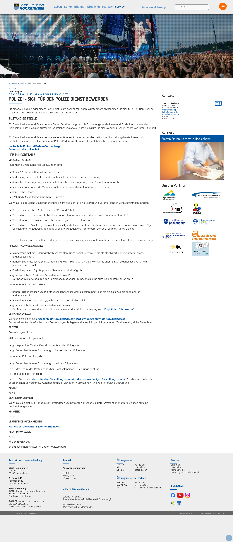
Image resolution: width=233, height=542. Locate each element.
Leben (58, 6)
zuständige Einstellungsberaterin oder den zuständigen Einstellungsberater (80, 318)
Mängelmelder (178, 470)
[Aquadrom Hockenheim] (204, 235)
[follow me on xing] (172, 504)
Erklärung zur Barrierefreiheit (185, 472)
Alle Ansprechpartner (74, 468)
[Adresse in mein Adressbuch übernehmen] (218, 106)
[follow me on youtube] (180, 497)
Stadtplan (175, 464)
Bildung (79, 6)
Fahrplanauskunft (170, 112)
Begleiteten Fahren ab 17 (118, 309)
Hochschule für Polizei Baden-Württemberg (34, 146)
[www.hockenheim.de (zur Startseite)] (22, 5)
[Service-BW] (176, 249)
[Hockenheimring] (207, 195)
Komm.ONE (219, 513)
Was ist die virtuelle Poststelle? (78, 507)
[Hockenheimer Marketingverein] (204, 222)
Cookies (201, 513)
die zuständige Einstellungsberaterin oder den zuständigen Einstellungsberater (78, 379)
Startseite (13, 83)
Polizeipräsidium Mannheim (25, 149)
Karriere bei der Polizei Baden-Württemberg (34, 426)
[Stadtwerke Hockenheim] (174, 235)
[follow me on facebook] (172, 497)
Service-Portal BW (72, 496)
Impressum (180, 513)
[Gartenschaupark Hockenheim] (197, 208)
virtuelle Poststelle (72, 504)
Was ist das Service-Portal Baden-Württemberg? (87, 499)
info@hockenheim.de (171, 114)
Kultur (68, 6)
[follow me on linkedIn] (179, 504)
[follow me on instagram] (187, 497)
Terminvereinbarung (154, 7)
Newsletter (176, 467)
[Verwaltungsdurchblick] (200, 249)
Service (120, 6)
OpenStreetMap (169, 110)
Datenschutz (191, 513)
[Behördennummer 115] (172, 208)
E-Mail (66, 473)
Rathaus (107, 6)
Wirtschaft (93, 6)
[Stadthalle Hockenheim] (174, 222)
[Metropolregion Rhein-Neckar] (169, 195)
